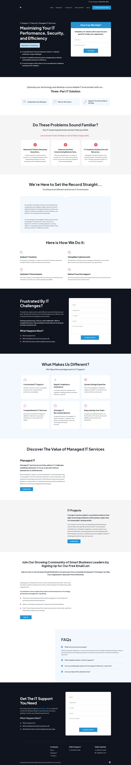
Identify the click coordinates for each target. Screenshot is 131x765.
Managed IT (59, 7)
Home (51, 7)
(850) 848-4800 (104, 1)
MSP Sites (50, 762)
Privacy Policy (57, 762)
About (88, 7)
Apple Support (79, 7)
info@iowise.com (101, 753)
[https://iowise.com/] (23, 7)
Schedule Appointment (101, 7)
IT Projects (68, 7)
